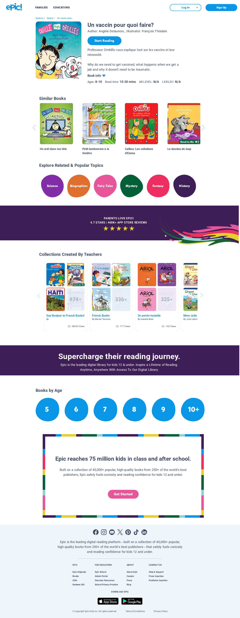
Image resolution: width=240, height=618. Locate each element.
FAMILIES (41, 7)
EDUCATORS (61, 7)
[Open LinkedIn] (144, 532)
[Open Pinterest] (128, 532)
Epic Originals (79, 572)
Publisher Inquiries (158, 580)
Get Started (123, 494)
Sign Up (221, 7)
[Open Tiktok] (136, 532)
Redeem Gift (79, 584)
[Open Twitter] (120, 532)
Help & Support (156, 572)
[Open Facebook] (96, 532)
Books (50, 18)
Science (39, 18)
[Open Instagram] (104, 532)
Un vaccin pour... (65, 18)
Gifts (75, 580)
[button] (65, 296)
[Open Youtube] (112, 532)
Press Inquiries (156, 576)
